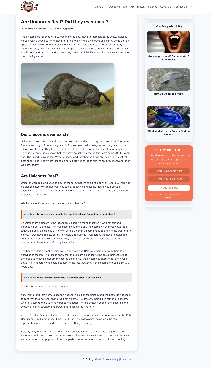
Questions (114, 6)
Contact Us (180, 6)
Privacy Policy (110, 359)
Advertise (125, 359)
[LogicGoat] (30, 7)
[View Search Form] (192, 6)
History (141, 6)
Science (152, 6)
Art (132, 6)
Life (125, 6)
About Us (165, 6)
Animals (60, 28)
